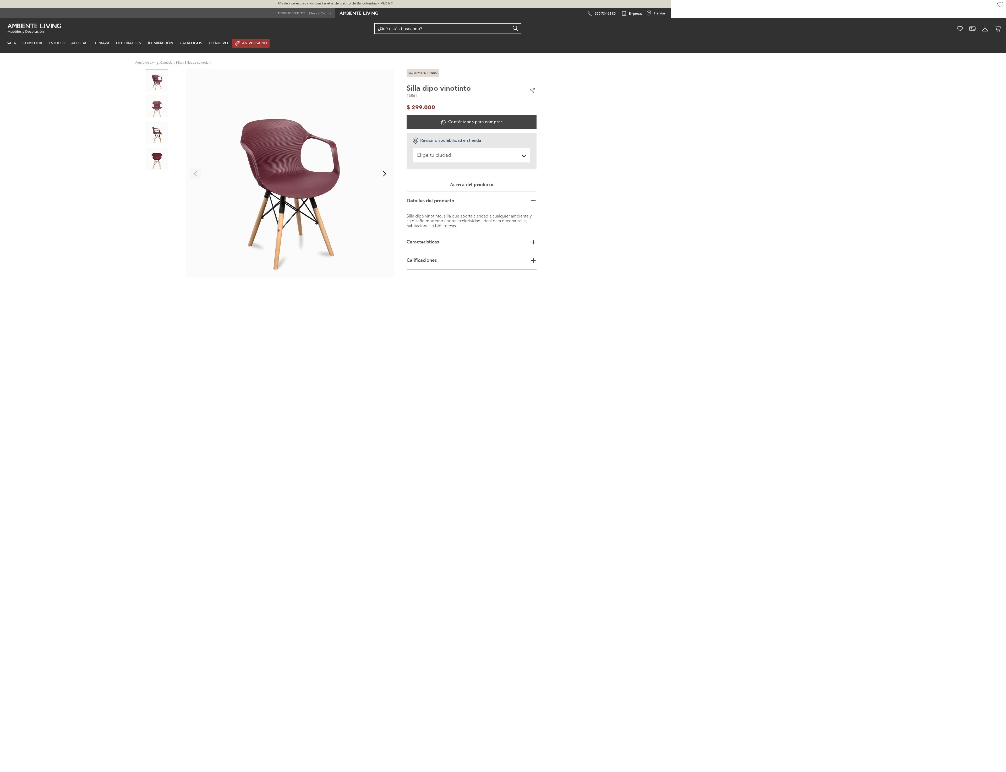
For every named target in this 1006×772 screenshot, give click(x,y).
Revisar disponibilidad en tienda (450, 141)
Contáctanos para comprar (475, 122)
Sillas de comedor (197, 62)
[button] (290, 174)
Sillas (179, 62)
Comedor (166, 62)
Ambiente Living (146, 62)
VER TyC (387, 3)
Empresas (635, 13)
